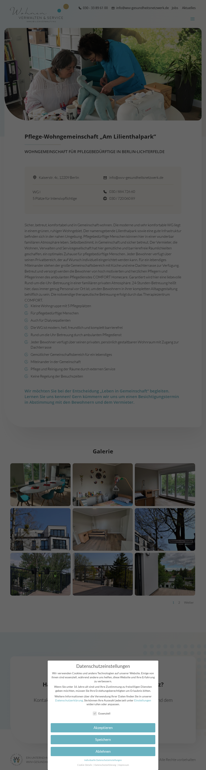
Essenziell (104, 713)
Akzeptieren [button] (103, 728)
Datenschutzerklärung (69, 700)
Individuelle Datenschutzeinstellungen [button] (103, 760)
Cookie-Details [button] (85, 765)
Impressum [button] (123, 765)
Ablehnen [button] (103, 751)
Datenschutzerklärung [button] (105, 765)
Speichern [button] (103, 739)
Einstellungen (142, 700)
